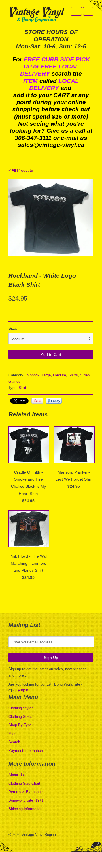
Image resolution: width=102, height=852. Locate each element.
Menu (76, 11)
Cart (88, 11)
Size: (12, 328)
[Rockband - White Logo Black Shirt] (51, 217)
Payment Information (25, 750)
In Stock (32, 375)
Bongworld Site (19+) (25, 800)
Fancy (54, 401)
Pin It (37, 401)
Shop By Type (20, 725)
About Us (16, 775)
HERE (23, 691)
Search (14, 742)
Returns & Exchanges (26, 792)
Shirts (73, 375)
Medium (59, 375)
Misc (12, 733)
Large (46, 375)
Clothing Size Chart (24, 783)
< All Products (20, 170)
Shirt (22, 388)
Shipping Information (25, 809)
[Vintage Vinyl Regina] (36, 14)
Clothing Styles (20, 708)
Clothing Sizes (20, 716)
